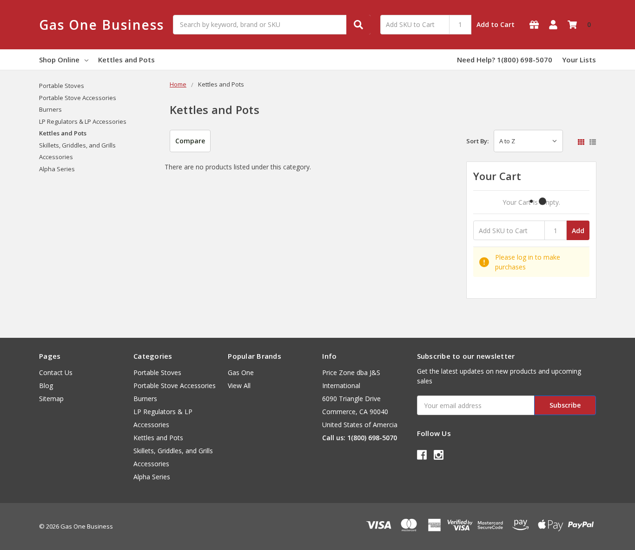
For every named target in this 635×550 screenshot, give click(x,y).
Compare (190, 140)
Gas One (241, 372)
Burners (50, 109)
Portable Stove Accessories (77, 98)
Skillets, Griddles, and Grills (77, 145)
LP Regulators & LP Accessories (82, 121)
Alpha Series (57, 169)
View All (239, 385)
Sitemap (51, 398)
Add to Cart (495, 24)
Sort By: (477, 141)
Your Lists (579, 59)
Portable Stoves (61, 85)
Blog (46, 385)
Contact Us (56, 372)
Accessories (56, 157)
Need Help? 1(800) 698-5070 (504, 59)
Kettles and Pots (126, 59)
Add (578, 230)
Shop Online (59, 59)
